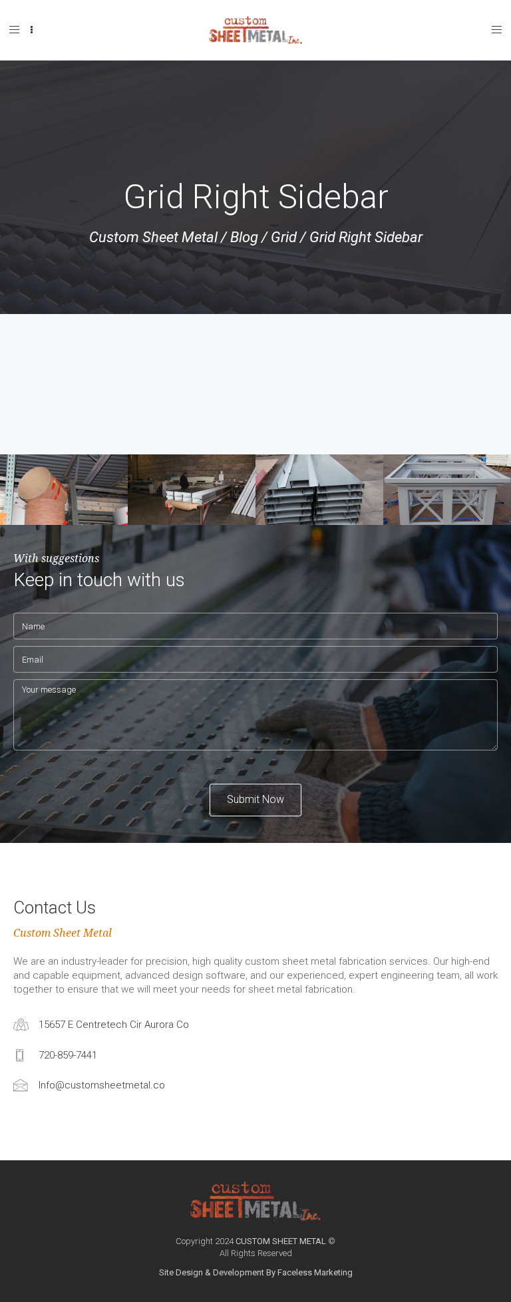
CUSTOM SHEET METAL (281, 1241)
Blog (244, 237)
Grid (284, 237)
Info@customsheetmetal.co (102, 1085)
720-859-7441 (68, 1055)
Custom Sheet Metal (153, 237)
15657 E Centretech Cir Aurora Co (114, 1025)
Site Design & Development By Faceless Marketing (256, 1272)
